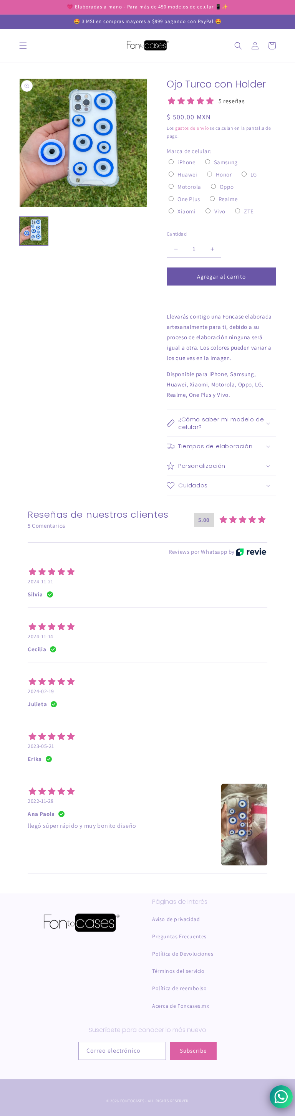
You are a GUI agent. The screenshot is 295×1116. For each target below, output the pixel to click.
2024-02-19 (41, 691)
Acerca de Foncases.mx (180, 1005)
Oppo (227, 186)
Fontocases (132, 1100)
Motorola (189, 186)
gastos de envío (192, 128)
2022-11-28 (41, 800)
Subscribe (193, 1050)
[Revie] (251, 551)
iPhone (186, 162)
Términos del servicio (178, 970)
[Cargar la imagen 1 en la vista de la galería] (33, 231)
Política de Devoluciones (182, 953)
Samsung (226, 162)
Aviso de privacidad (176, 919)
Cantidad (177, 234)
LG (253, 174)
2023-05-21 (41, 746)
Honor (224, 174)
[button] (23, 45)
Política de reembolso (179, 988)
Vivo (219, 211)
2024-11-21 (40, 581)
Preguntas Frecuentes (179, 936)
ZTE (249, 211)
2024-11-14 (40, 636)
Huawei (187, 174)
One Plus (188, 199)
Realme (228, 199)
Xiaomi (186, 211)
